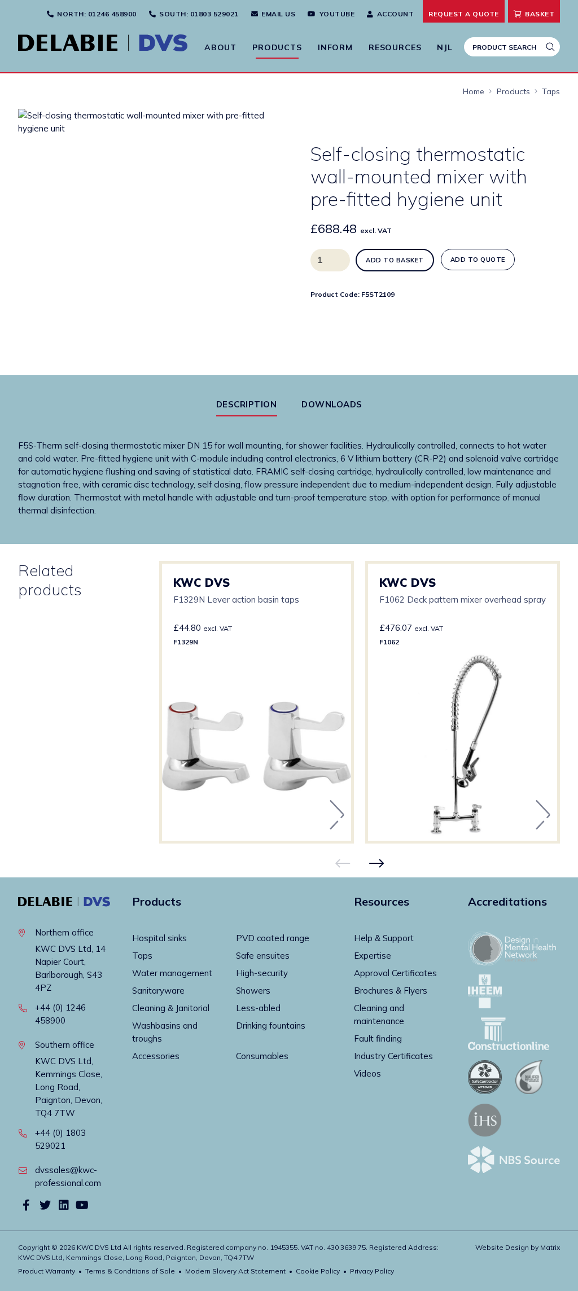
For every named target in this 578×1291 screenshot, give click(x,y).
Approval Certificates (395, 973)
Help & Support (384, 938)
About (220, 47)
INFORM (335, 47)
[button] (249, 127)
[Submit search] (550, 46)
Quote (463, 14)
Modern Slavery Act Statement (235, 1271)
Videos (367, 1073)
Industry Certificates (393, 1056)
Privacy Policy (372, 1271)
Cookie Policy (318, 1271)
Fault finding (378, 1038)
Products (277, 47)
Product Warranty (46, 1271)
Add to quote (477, 260)
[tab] (246, 404)
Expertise (372, 955)
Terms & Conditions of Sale (130, 1271)
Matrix (550, 1247)
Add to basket (395, 260)
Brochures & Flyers (390, 990)
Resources (395, 47)
